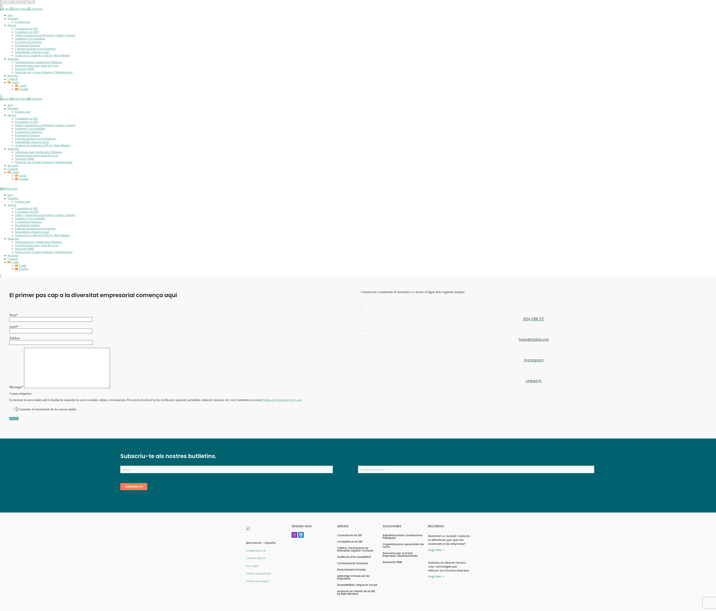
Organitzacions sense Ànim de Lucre (403, 545)
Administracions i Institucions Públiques (402, 536)
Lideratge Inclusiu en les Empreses (353, 577)
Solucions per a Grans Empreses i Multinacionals (400, 554)
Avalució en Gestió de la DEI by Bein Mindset (356, 592)
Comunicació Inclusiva (352, 563)
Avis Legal (252, 566)
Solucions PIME (392, 562)
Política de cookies (257, 581)
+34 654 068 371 (255, 558)
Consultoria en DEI (349, 535)
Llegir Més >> (436, 550)
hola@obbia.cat (256, 550)
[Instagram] (294, 535)
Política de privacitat (258, 573)
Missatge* (16, 387)
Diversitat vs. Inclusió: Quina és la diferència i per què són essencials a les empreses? (449, 540)
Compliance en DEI (349, 541)
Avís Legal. (295, 400)
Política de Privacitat (275, 400)
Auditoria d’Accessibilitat (354, 557)
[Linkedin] (301, 535)
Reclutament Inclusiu (351, 569)
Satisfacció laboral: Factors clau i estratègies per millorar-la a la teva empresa (448, 566)
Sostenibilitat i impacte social (357, 585)
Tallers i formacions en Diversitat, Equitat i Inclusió (355, 549)
